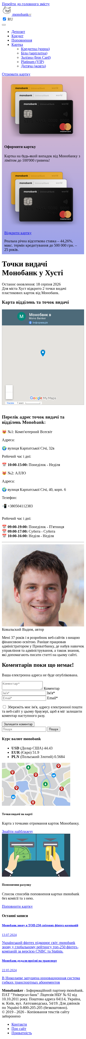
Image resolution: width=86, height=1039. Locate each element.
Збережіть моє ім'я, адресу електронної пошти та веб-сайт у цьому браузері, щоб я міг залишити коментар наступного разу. (42, 711)
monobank (21, 14)
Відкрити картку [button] (18, 233)
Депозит (18, 32)
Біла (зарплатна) (34, 53)
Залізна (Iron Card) (36, 57)
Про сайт (18, 1029)
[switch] (4, 19)
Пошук (53, 729)
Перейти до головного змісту (26, 4)
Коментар (51, 688)
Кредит (17, 36)
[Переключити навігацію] (4, 25)
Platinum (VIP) (32, 62)
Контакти (19, 1024)
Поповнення (21, 40)
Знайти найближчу (17, 831)
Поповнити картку (17, 906)
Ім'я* (51, 693)
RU (10, 19)
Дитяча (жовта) (33, 66)
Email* (52, 698)
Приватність (21, 1033)
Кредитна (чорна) (35, 49)
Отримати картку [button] (16, 74)
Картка (17, 44)
